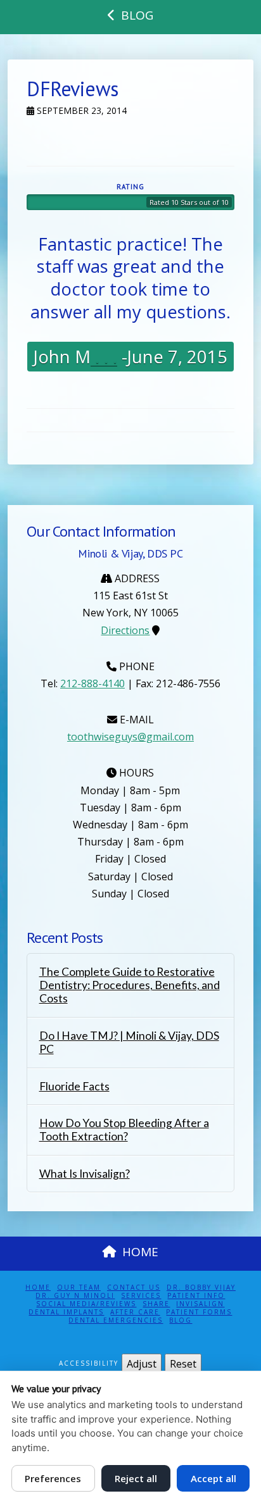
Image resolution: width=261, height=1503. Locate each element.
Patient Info (196, 1296)
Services (141, 1296)
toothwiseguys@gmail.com (130, 737)
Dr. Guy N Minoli (75, 1296)
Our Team (79, 1287)
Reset (183, 1364)
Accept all (213, 1478)
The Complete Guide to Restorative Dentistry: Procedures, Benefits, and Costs (129, 985)
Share (156, 1304)
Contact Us (133, 1287)
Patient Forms (199, 1312)
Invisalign (200, 1304)
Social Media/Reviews (86, 1304)
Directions (125, 630)
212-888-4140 (92, 683)
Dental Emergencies (115, 1320)
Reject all (136, 1478)
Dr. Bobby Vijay (201, 1287)
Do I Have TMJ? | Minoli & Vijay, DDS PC (129, 1042)
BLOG (137, 15)
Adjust (141, 1364)
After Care (135, 1312)
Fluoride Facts (74, 1086)
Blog (180, 1320)
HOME (140, 1252)
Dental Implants (66, 1312)
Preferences (53, 1478)
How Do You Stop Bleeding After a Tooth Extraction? (124, 1129)
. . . (104, 356)
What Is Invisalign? (84, 1173)
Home (38, 1287)
